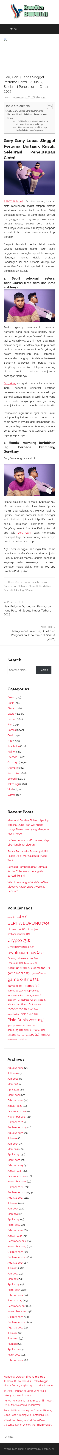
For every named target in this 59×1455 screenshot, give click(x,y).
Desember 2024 (17, 1176)
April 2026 (13, 1089)
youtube (12, 1039)
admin (44, 97)
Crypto (19, 940)
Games (7, 586)
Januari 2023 (15, 1300)
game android (20, 968)
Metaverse (18, 1009)
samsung (15, 1029)
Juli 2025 (13, 1138)
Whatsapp (30, 1034)
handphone (31, 990)
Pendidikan (45, 586)
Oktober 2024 (15, 1187)
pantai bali (13, 1014)
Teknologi (19, 590)
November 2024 (17, 1181)
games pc (15, 990)
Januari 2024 (15, 1235)
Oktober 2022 (15, 1316)
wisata (45, 1035)
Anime (18, 582)
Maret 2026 (14, 1094)
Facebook (30, 963)
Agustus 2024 (15, 1197)
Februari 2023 (15, 1295)
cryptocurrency (26, 952)
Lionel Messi (25, 1000)
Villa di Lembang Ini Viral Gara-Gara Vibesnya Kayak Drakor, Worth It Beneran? (28, 887)
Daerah (35, 582)
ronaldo (20, 1026)
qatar (11, 1026)
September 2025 (17, 1127)
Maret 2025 (14, 1159)
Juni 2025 (13, 1143)
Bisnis (27, 582)
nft (34, 1009)
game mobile (19, 973)
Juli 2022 (12, 1333)
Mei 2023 (13, 1278)
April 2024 (13, 1219)
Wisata (29, 590)
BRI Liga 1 (30, 929)
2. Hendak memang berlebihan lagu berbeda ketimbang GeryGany (32, 128)
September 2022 (17, 1322)
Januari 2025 (15, 1170)
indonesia (16, 995)
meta (37, 1004)
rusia (30, 1026)
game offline (38, 973)
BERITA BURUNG (28, 923)
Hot (15, 586)
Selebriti (8, 590)
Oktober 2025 (15, 1122)
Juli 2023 (13, 1268)
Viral (10, 789)
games (32, 986)
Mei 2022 (13, 1343)
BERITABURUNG (13, 201)
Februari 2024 (15, 1230)
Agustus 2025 (15, 1132)
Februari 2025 (15, 1165)
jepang (12, 1000)
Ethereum (15, 962)
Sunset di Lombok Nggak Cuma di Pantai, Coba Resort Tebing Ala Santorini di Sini (27, 871)
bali (22, 917)
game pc (15, 985)
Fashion (44, 582)
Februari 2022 (15, 1360)
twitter (39, 1029)
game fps (41, 967)
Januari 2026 (15, 1105)
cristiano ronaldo (19, 933)
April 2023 (13, 1284)
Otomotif (33, 586)
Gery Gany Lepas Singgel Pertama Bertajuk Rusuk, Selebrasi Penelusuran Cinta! (27, 114)
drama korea (28, 958)
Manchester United (20, 1004)
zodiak (23, 1039)
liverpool (40, 1000)
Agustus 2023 (15, 1262)
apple (11, 917)
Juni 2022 (13, 1338)
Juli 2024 (13, 1203)
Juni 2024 (13, 1208)
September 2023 (17, 1257)
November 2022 (17, 1311)
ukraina (14, 1034)
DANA (12, 958)
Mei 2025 (13, 1149)
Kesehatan (14, 746)
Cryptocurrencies (21, 946)
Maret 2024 (14, 1224)
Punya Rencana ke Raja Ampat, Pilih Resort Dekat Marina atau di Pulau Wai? (28, 856)
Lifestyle (12, 757)
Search (44, 669)
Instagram (33, 995)
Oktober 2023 (15, 1251)
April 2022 (13, 1349)
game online (23, 979)
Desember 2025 (17, 1111)
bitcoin (14, 929)
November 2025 (17, 1116)
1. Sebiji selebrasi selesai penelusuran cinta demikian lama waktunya (32, 122)
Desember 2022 (17, 1306)
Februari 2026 (15, 1100)
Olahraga (22, 586)
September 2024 (17, 1192)
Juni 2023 (13, 1273)
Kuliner (12, 751)
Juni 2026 (13, 1078)
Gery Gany (10, 383)
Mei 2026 (13, 1084)
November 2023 (17, 1246)
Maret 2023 (14, 1289)
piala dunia (29, 1014)
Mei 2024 (13, 1213)
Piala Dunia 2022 (26, 1020)
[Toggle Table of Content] (48, 106)
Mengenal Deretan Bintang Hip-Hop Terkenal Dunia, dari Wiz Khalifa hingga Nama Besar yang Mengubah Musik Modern (29, 1381)
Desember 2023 (17, 1241)
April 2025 (13, 1154)
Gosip (11, 582)
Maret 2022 (14, 1354)
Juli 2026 (13, 1073)
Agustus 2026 (16, 1067)
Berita (11, 702)
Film (10, 724)
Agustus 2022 (15, 1327)
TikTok (28, 1030)
